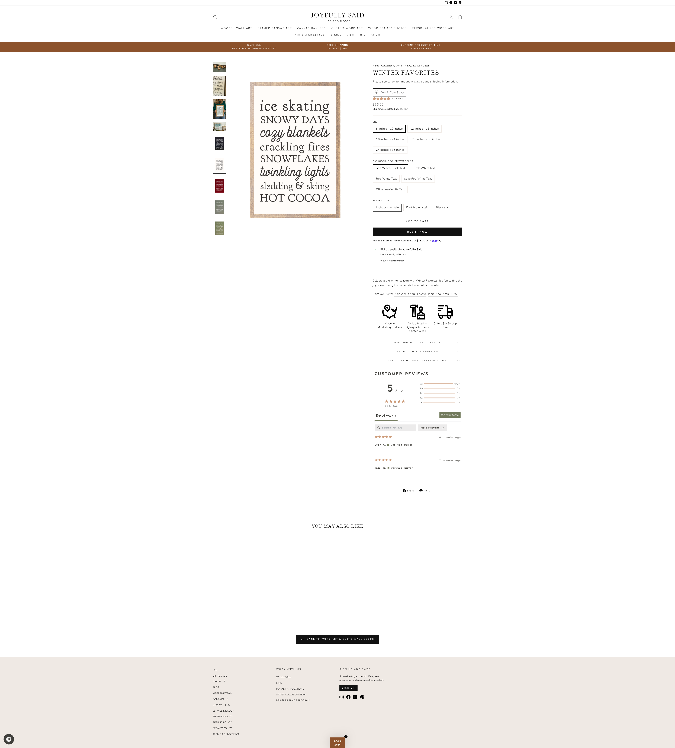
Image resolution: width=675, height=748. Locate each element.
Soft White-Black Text (390, 168)
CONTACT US (220, 699)
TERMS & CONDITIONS (226, 734)
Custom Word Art (347, 28)
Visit (351, 34)
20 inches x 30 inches (426, 139)
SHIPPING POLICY (223, 716)
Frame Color (381, 200)
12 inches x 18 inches (424, 129)
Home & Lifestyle (309, 34)
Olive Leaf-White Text (390, 189)
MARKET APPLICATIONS (290, 689)
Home (376, 65)
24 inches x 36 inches (390, 150)
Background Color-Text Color (393, 161)
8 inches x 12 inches (389, 129)
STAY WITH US (221, 705)
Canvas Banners (311, 28)
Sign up (348, 687)
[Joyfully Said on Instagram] (341, 697)
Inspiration (370, 34)
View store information (392, 260)
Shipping (378, 109)
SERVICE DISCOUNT (224, 710)
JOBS (279, 683)
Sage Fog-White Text (418, 179)
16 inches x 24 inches (390, 139)
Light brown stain (387, 207)
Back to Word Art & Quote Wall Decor (340, 639)
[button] (337, 742)
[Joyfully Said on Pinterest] (362, 697)
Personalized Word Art (433, 28)
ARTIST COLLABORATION (291, 694)
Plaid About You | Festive (410, 294)
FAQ (215, 670)
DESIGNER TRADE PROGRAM (293, 700)
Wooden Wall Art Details (417, 342)
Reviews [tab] (386, 416)
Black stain (443, 207)
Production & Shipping (417, 351)
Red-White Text (386, 179)
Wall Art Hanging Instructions (417, 360)
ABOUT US (219, 681)
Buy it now (417, 232)
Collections (387, 65)
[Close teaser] (346, 736)
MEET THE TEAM (222, 693)
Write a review (450, 414)
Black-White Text (424, 168)
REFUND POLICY (222, 722)
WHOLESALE (283, 677)
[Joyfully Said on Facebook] (348, 697)
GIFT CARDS (220, 675)
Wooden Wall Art (236, 28)
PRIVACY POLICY (222, 728)
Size (375, 121)
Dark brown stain (417, 207)
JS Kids (336, 34)
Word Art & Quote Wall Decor (412, 65)
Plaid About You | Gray (443, 294)
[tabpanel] (417, 450)
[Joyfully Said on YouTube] (355, 697)
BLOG (216, 687)
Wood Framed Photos (387, 28)
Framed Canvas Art (275, 28)
